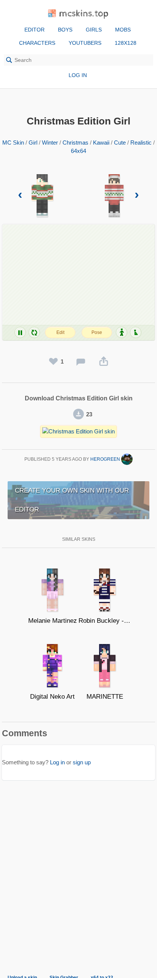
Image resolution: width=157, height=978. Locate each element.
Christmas (75, 142)
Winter (50, 142)
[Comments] (81, 361)
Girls (94, 30)
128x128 (125, 43)
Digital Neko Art (52, 696)
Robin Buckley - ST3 (104, 620)
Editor (34, 30)
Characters (37, 43)
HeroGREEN (105, 459)
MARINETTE (105, 696)
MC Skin (13, 142)
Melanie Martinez (52, 620)
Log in (78, 75)
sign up (82, 762)
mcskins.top (84, 13)
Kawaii (101, 142)
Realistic (141, 142)
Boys (65, 30)
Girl (33, 142)
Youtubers (85, 43)
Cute (120, 142)
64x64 (78, 151)
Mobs (123, 30)
